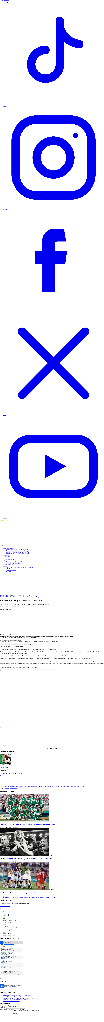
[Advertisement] (45, 584)
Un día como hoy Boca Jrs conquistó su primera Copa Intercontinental (27, 859)
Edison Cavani (9, 597)
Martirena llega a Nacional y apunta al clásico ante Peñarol (17, 995)
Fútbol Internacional (18, 597)
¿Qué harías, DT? (7, 556)
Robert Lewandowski (44, 786)
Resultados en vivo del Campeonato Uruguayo (17, 551)
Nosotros (5, 566)
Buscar (23, 1009)
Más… (26, 788)
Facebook (14, 788)
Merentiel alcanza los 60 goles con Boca (12, 996)
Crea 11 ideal (6, 555)
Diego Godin (14, 786)
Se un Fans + (9, 571)
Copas (4, 557)
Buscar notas (3, 1009)
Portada (2, 595)
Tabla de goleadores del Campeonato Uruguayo (17, 552)
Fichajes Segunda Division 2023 (14, 563)
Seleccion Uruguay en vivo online (58, 786)
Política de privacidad (11, 570)
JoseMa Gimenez (27, 597)
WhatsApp (8, 788)
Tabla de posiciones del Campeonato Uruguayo (17, 553)
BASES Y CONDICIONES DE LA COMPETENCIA (19, 567)
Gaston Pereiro (26, 786)
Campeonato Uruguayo (8, 548)
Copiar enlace (21, 788)
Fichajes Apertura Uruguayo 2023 (14, 562)
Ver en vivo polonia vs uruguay (77, 786)
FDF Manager (9, 568)
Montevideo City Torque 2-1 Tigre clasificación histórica (16, 999)
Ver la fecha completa (5, 912)
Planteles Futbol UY (8, 564)
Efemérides (51, 821)
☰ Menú (2, 545)
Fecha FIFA (20, 786)
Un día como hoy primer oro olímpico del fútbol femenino (22, 893)
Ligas (4, 560)
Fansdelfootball (5, 604)
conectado (13, 903)
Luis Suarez (33, 786)
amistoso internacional (5, 786)
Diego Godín (7, 595)
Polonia (37, 786)
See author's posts (4, 776)
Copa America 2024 (11, 559)
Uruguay (68, 786)
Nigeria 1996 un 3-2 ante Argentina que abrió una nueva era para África (28, 824)
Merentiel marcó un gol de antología (11, 1001)
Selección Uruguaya (36, 597)
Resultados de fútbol (5, 906)
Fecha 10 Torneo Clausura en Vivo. (46, 897)
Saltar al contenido (4, 0)
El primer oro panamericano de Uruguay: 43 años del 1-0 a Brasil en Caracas (21, 998)
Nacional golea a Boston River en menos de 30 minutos (17, 897)
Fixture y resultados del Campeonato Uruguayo (17, 549)
